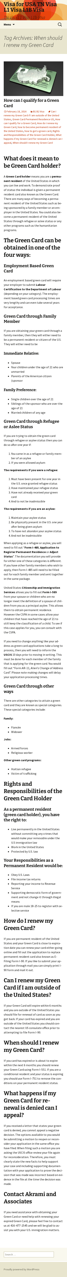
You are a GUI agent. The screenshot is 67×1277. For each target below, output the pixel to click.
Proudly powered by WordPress (21, 1269)
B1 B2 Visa (38, 111)
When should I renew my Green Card (33, 142)
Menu (7, 24)
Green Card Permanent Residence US (33, 119)
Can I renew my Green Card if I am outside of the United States (31, 115)
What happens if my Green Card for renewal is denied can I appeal (33, 138)
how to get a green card (38, 131)
